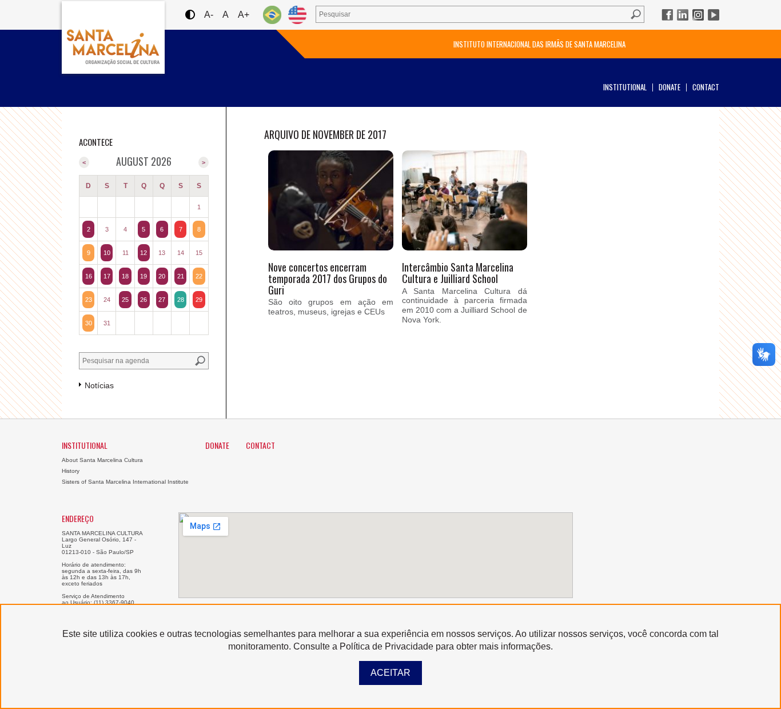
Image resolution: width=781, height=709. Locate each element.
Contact (705, 87)
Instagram (698, 15)
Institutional (625, 87)
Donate (669, 87)
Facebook (667, 15)
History (70, 471)
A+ (243, 14)
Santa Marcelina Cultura (113, 37)
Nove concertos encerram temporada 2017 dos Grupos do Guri (327, 278)
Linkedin (682, 15)
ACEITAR (390, 673)
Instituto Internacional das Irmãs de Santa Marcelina (539, 44)
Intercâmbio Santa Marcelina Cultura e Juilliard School (457, 273)
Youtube (713, 15)
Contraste (189, 14)
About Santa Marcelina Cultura (102, 460)
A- (208, 14)
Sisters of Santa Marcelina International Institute (125, 482)
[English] (297, 14)
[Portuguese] (272, 14)
